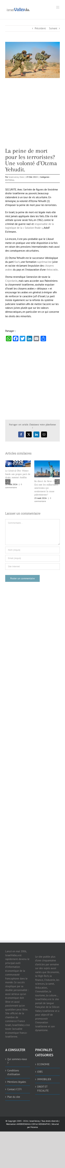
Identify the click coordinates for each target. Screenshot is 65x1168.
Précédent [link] (40, 28)
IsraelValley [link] (34, 1121)
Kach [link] (17, 261)
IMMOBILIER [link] (44, 1079)
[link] (18, 9)
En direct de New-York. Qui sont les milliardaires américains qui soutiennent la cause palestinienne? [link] (46, 488)
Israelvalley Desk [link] (16, 177)
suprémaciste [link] (44, 261)
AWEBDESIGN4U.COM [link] (26, 1124)
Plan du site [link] (13, 1096)
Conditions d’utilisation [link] (13, 1072)
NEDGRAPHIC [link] (44, 1124)
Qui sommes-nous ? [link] (17, 1061)
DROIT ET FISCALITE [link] (43, 1088)
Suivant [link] (53, 28)
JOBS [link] (40, 1071)
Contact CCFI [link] (14, 1089)
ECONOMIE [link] (43, 1064)
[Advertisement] (32, 115)
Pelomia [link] (34, 1127)
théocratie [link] (52, 269)
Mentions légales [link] (16, 1081)
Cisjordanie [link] (11, 280)
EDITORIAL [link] (10, 180)
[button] (7, 481)
